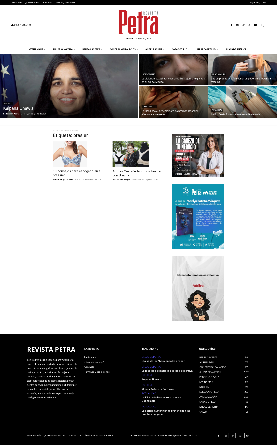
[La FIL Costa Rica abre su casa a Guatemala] (242, 102)
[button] (262, 25)
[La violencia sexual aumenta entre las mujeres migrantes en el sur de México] (173, 69)
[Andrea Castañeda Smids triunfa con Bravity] (138, 154)
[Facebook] (231, 25)
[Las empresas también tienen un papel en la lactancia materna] (242, 69)
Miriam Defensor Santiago (158, 389)
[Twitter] (249, 25)
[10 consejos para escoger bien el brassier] (79, 154)
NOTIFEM (8, 103)
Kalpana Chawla (151, 379)
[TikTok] (243, 25)
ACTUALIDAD (217, 110)
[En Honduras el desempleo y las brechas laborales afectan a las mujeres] (173, 102)
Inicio (55, 130)
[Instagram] (237, 25)
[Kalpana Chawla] (69, 86)
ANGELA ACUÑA (218, 74)
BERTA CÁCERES (149, 74)
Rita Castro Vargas (121, 179)
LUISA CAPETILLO (149, 107)
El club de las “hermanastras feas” (163, 361)
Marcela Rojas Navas (63, 179)
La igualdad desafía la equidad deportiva (167, 371)
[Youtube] (255, 25)
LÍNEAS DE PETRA (151, 357)
